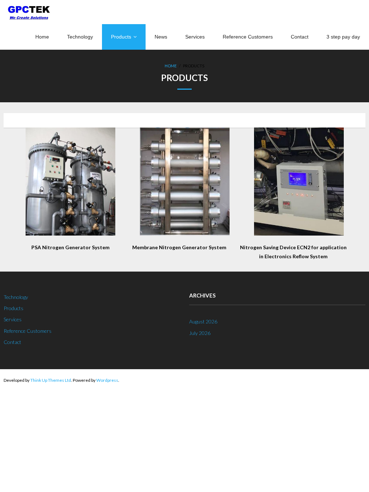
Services (13, 319)
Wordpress (107, 380)
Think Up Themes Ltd (50, 380)
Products (13, 308)
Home (171, 65)
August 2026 (203, 321)
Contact (12, 342)
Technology (16, 297)
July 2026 (199, 333)
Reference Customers (28, 331)
